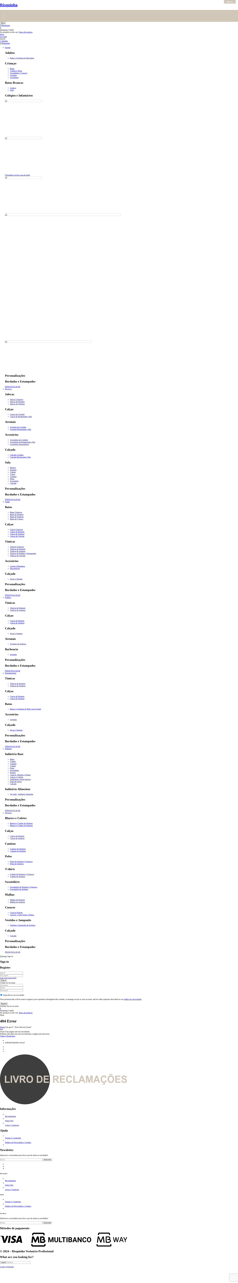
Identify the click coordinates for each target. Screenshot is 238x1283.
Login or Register (7, 1267)
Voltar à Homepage (7, 1036)
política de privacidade (132, 999)
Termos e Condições (13, 1138)
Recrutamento (10, 1116)
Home (2, 1027)
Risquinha (8, 5)
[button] (119, 28)
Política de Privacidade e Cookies (18, 1142)
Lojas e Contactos (12, 1125)
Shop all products (25, 32)
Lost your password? (8, 978)
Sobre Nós (9, 1121)
